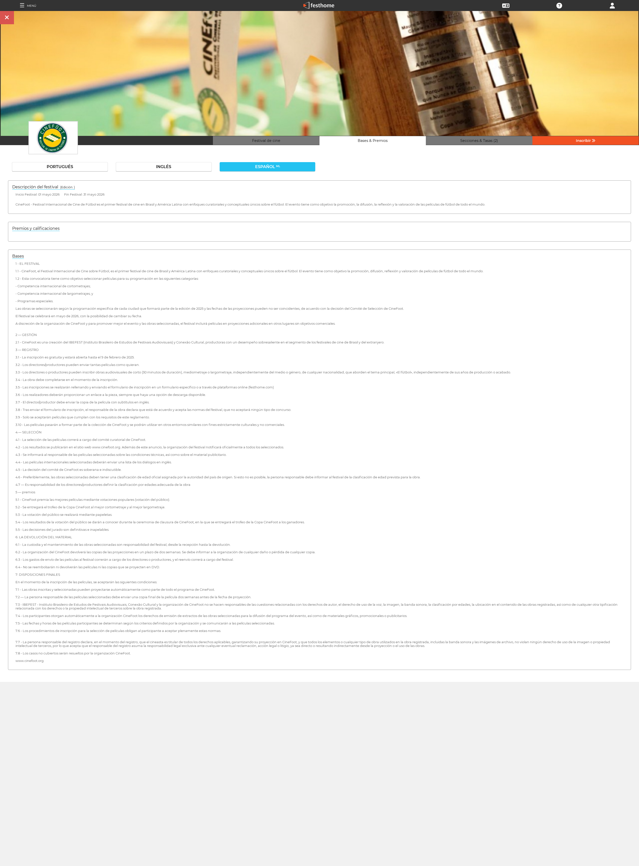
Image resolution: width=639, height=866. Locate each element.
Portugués (60, 166)
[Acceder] (612, 5)
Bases (18, 256)
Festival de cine (266, 140)
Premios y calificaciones (36, 228)
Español (267, 166)
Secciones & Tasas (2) (479, 140)
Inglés (163, 166)
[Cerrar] (7, 17)
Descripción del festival (43, 187)
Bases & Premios (373, 140)
